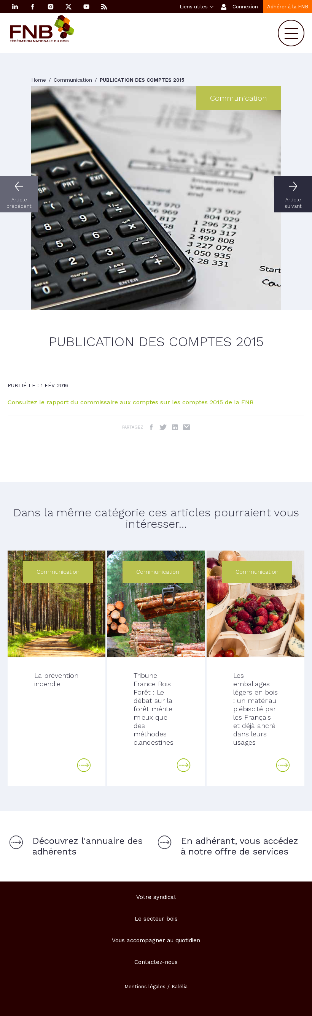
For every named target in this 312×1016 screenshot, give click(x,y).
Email (186, 427)
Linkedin (14, 6)
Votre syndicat (156, 897)
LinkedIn (174, 427)
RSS (104, 6)
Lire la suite (84, 765)
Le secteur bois (156, 918)
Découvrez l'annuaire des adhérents (87, 846)
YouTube (86, 6)
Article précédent (19, 203)
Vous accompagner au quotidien (156, 940)
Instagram (50, 6)
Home (39, 80)
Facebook (32, 6)
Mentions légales (145, 986)
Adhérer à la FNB (287, 6)
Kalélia (180, 986)
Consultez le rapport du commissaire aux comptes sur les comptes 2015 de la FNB (130, 402)
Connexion (245, 6)
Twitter (163, 427)
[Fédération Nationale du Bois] (42, 40)
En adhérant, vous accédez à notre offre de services (239, 846)
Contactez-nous (156, 962)
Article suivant (293, 203)
